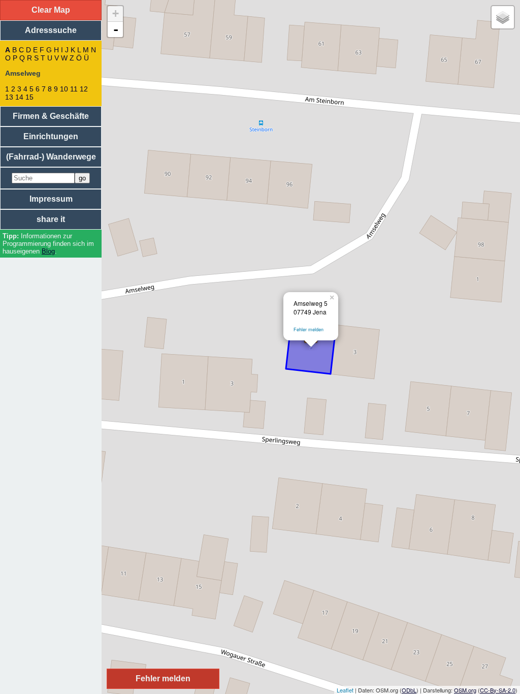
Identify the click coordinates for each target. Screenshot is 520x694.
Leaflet (345, 690)
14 (19, 97)
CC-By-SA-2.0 (497, 690)
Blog (48, 251)
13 (9, 97)
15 (29, 97)
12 (84, 89)
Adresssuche (51, 30)
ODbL (409, 690)
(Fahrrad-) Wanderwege (51, 156)
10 (64, 89)
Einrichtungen (50, 136)
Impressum (51, 199)
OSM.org (465, 690)
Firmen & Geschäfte (51, 116)
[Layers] (503, 17)
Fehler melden (308, 329)
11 (74, 89)
